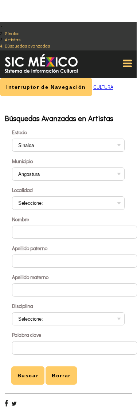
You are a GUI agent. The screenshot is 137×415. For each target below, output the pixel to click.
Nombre (20, 219)
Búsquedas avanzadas (27, 45)
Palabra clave (26, 334)
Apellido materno (30, 276)
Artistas (12, 39)
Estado (19, 132)
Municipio (22, 161)
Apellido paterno (29, 248)
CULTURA (103, 86)
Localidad (22, 189)
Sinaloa (12, 33)
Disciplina (22, 305)
